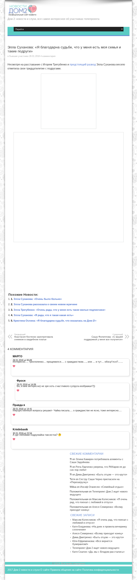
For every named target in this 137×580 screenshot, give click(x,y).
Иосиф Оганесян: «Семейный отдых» (101, 486)
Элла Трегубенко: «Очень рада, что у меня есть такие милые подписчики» (59, 309)
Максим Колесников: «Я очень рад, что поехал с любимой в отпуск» (98, 501)
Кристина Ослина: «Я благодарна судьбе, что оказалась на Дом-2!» (55, 320)
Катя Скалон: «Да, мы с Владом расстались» (98, 551)
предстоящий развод (83, 64)
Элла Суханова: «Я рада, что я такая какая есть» (44, 315)
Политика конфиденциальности (100, 569)
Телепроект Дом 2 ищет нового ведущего (95, 547)
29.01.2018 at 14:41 (22, 409)
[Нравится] (14, 366)
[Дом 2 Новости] (22, 13)
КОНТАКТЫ (14, 576)
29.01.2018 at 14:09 (26, 384)
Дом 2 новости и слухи (27, 569)
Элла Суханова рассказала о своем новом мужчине (45, 304)
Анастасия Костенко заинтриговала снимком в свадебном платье (33, 337)
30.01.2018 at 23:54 (22, 433)
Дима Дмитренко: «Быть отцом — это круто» (101, 474)
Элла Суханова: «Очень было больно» (38, 299)
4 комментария (47, 56)
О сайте (44, 569)
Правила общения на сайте (66, 569)
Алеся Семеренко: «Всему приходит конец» (97, 533)
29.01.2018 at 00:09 (22, 360)
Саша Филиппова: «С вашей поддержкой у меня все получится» (103, 337)
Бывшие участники (18, 56)
